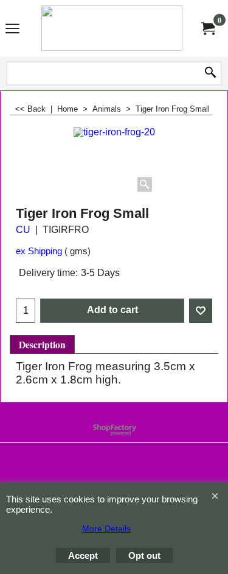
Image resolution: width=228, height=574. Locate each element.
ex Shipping (39, 251)
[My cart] (207, 28)
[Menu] (12, 29)
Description (42, 344)
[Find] (210, 73)
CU (23, 230)
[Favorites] (200, 310)
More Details (106, 528)
